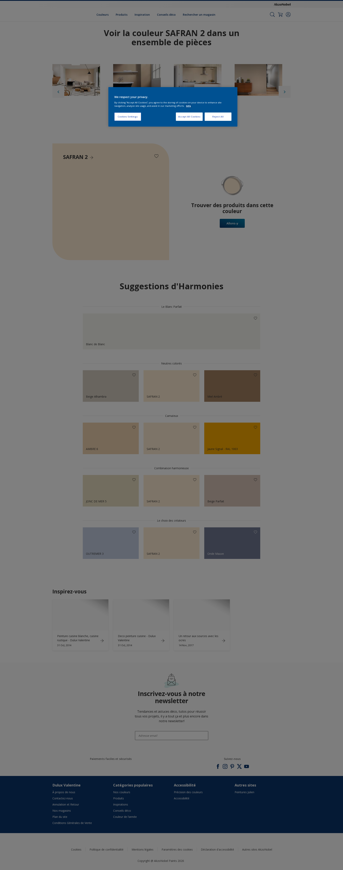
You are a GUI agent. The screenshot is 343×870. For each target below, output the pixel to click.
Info (188, 105)
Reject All (218, 116)
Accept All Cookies (189, 116)
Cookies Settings (128, 116)
